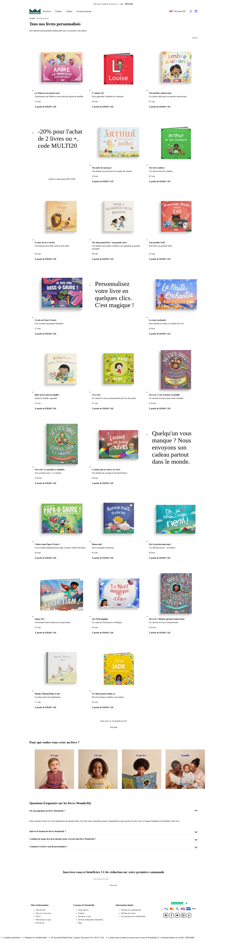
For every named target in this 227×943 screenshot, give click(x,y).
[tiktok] (189, 915)
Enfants (58, 11)
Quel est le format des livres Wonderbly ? (47, 831)
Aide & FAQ (40, 910)
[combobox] (177, 11)
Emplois (81, 913)
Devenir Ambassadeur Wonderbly (90, 920)
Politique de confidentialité (131, 910)
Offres (38, 916)
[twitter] (177, 915)
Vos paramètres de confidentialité (133, 916)
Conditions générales (11, 937)
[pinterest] (165, 915)
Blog (80, 923)
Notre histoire (83, 910)
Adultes (69, 11)
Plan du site (40, 923)
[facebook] (171, 915)
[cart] (196, 11)
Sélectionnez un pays (43, 920)
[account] (190, 11)
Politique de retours (128, 913)
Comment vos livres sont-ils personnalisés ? (48, 846)
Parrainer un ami (84, 916)
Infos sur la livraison (43, 913)
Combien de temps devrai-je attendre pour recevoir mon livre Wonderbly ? (62, 839)
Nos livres (47, 11)
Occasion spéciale (83, 11)
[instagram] (183, 915)
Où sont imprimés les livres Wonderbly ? (47, 811)
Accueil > (32, 18)
